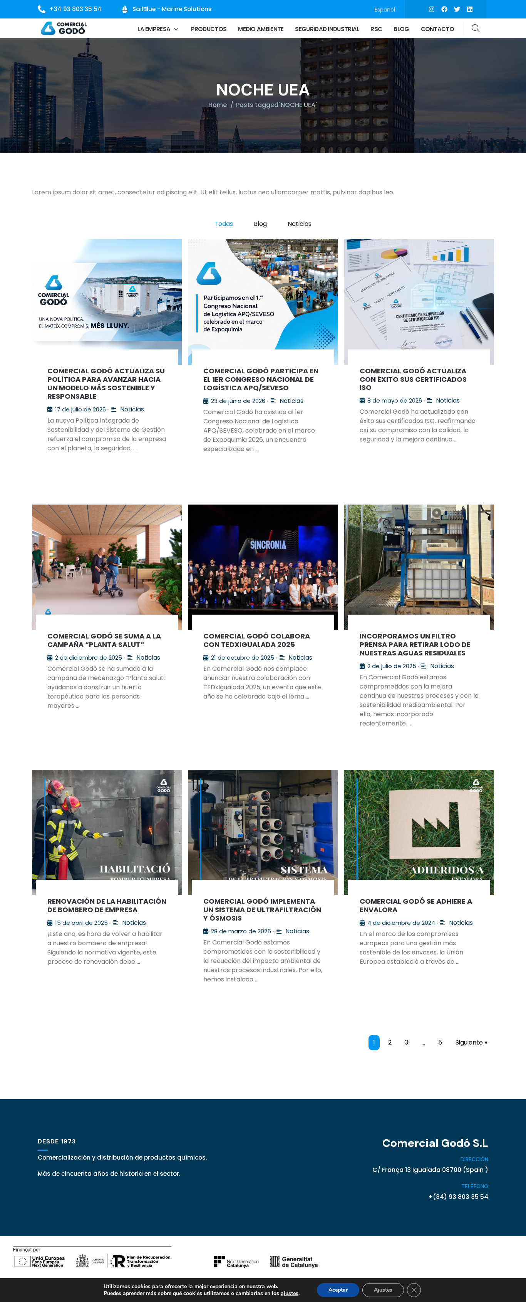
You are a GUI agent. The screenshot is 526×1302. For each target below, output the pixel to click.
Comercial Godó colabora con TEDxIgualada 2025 (256, 640)
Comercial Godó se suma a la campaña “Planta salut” (104, 640)
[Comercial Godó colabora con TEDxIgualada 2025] (263, 567)
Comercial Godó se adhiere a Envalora (416, 905)
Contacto (437, 29)
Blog (401, 29)
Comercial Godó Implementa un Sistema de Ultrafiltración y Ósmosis (262, 909)
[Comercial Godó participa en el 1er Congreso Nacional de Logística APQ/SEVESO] (263, 302)
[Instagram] (432, 9)
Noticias (300, 223)
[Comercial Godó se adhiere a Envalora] (419, 832)
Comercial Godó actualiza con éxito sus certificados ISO (413, 379)
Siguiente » (471, 1042)
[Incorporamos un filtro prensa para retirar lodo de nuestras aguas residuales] (419, 567)
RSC (376, 29)
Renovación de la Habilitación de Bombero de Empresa (106, 905)
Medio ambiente (260, 29)
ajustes (289, 1293)
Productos (209, 29)
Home (217, 104)
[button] (158, 29)
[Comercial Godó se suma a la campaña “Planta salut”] (107, 567)
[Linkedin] (470, 9)
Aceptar (338, 1290)
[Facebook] (444, 9)
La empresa (153, 29)
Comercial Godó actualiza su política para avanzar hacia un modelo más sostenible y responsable (106, 383)
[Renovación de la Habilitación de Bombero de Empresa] (107, 832)
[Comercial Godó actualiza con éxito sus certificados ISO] (419, 301)
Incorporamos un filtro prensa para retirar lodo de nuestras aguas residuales (415, 644)
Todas (223, 223)
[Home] (64, 28)
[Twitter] (457, 9)
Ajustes (383, 1290)
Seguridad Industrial (327, 29)
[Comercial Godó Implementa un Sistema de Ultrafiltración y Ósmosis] (263, 832)
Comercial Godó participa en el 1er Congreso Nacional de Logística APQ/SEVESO (260, 379)
